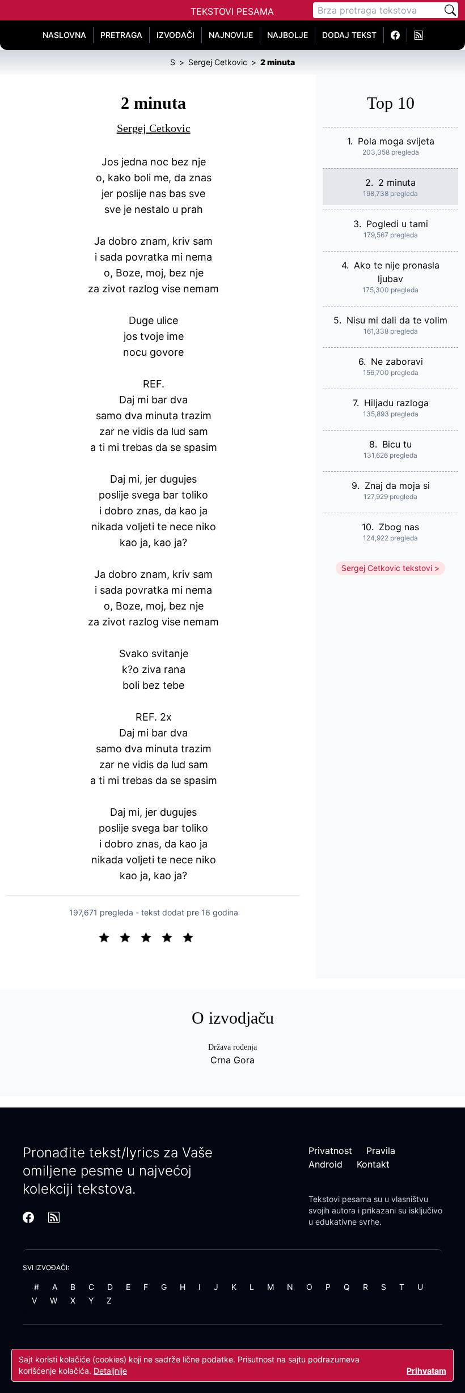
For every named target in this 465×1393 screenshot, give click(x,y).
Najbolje (287, 35)
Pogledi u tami (397, 223)
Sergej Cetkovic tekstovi (386, 568)
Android (325, 1164)
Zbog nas (399, 527)
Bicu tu (397, 444)
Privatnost (330, 1150)
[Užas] (108, 936)
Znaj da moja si (397, 485)
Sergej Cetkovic (154, 128)
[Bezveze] (129, 936)
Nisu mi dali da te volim (396, 320)
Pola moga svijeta (396, 141)
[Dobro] (171, 936)
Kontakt (373, 1164)
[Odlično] (191, 936)
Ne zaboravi (397, 361)
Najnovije (231, 35)
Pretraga (121, 35)
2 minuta (397, 182)
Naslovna (64, 35)
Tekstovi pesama (339, 1199)
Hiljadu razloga (396, 402)
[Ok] (150, 936)
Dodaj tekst (349, 35)
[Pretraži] (450, 10)
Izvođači (176, 35)
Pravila (380, 1150)
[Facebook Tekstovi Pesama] (395, 35)
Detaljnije (110, 1370)
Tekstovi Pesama (232, 11)
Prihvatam (426, 1370)
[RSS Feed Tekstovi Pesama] (418, 35)
